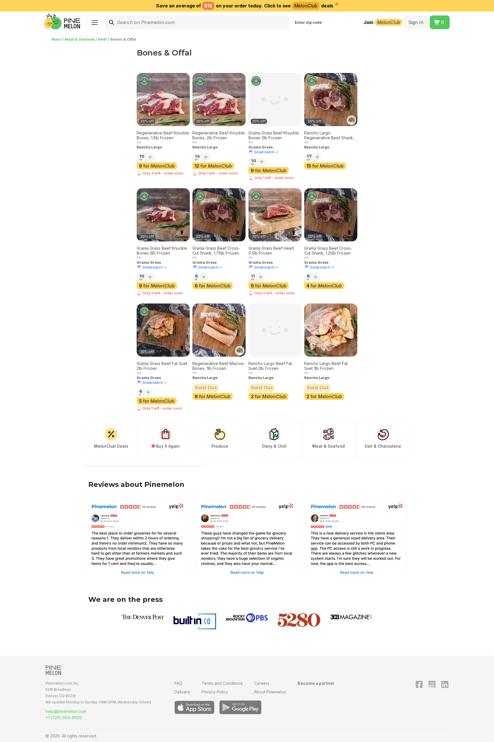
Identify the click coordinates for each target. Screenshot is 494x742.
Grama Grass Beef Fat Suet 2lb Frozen (162, 366)
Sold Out (206, 387)
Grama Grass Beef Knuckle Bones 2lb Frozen (273, 135)
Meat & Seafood (79, 39)
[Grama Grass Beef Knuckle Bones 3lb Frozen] (163, 214)
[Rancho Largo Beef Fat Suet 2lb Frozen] (275, 330)
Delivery (182, 691)
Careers (261, 683)
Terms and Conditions (222, 683)
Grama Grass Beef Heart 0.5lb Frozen (271, 250)
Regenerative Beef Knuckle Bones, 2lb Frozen (218, 135)
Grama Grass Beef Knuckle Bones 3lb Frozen (162, 250)
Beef (102, 39)
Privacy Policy (215, 691)
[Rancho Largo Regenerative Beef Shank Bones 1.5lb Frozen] (330, 99)
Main (56, 39)
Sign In (415, 22)
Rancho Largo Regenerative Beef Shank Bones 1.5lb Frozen (328, 135)
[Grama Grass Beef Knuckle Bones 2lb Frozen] (275, 99)
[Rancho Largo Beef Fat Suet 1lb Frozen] (330, 330)
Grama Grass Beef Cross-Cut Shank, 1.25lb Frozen (328, 250)
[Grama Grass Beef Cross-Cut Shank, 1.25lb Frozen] (330, 214)
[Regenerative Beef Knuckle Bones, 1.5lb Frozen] (163, 99)
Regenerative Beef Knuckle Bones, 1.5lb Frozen (163, 135)
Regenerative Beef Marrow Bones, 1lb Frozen (218, 366)
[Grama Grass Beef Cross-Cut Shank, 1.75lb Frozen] (219, 214)
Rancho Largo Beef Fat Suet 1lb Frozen (326, 366)
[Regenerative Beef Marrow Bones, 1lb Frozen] (219, 330)
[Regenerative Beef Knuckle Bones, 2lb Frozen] (219, 99)
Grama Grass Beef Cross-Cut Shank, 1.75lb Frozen (216, 250)
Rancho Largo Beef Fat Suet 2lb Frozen (270, 366)
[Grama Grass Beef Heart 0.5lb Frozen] (275, 214)
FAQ (178, 683)
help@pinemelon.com (65, 711)
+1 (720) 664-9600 (63, 717)
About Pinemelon (270, 691)
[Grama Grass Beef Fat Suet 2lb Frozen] (163, 330)
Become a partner (316, 683)
